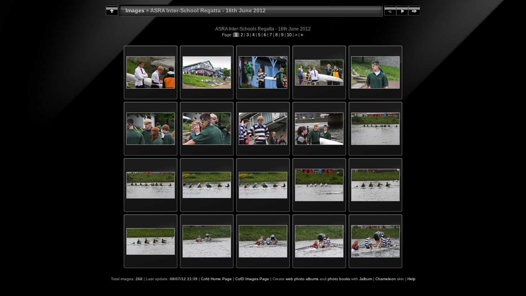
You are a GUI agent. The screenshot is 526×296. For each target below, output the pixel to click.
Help (411, 279)
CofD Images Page (252, 279)
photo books (339, 279)
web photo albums (302, 279)
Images (135, 10)
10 (289, 34)
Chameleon (385, 279)
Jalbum (365, 279)
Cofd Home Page (216, 279)
